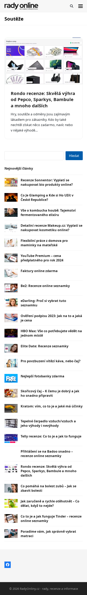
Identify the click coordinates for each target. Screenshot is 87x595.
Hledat (74, 155)
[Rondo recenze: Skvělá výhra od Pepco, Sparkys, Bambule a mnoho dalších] (44, 61)
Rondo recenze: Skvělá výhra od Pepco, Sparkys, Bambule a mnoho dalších (43, 99)
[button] (80, 6)
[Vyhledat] (71, 6)
